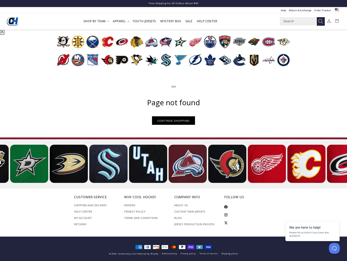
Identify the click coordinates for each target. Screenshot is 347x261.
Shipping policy (229, 253)
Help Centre (83, 211)
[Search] (321, 21)
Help (283, 10)
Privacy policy (188, 253)
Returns (80, 224)
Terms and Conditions (141, 218)
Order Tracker (322, 10)
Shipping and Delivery (90, 205)
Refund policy (169, 253)
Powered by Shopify (147, 253)
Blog (178, 218)
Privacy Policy (134, 211)
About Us (181, 205)
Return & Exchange (300, 10)
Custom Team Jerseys (189, 211)
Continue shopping (173, 120)
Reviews (129, 205)
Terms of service (208, 253)
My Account (83, 218)
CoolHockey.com (127, 253)
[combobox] (302, 21)
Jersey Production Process (194, 224)
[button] (96, 21)
